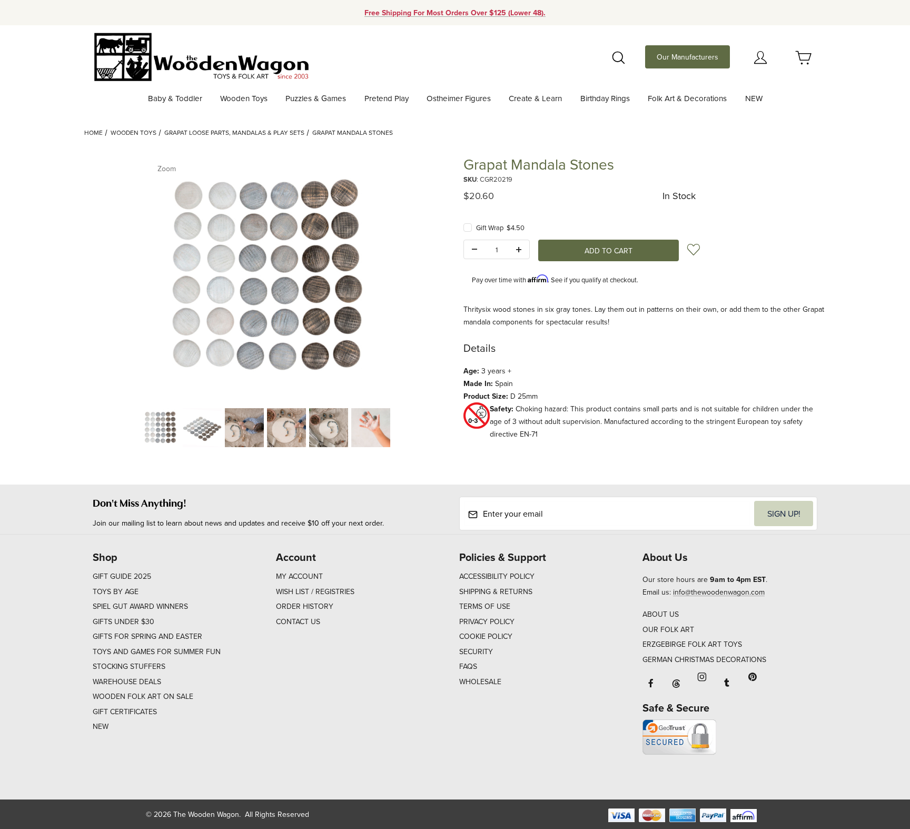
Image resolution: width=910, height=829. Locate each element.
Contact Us (298, 621)
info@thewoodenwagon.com (719, 592)
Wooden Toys (133, 132)
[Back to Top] (878, 763)
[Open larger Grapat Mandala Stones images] (265, 277)
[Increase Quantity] (518, 249)
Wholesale (480, 681)
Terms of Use (484, 606)
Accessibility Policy (497, 576)
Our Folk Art (668, 629)
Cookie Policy (485, 636)
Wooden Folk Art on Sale (143, 696)
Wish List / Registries (315, 591)
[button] (160, 427)
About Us (660, 614)
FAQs (468, 666)
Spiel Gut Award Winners (140, 606)
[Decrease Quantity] (474, 249)
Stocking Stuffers (129, 666)
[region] (265, 428)
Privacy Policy (487, 621)
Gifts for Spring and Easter (147, 636)
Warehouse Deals (127, 681)
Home (93, 132)
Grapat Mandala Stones (352, 132)
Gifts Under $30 (123, 621)
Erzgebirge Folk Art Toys (692, 644)
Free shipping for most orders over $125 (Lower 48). (455, 12)
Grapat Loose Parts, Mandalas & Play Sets (234, 132)
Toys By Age (116, 591)
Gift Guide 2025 (122, 576)
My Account (299, 576)
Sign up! (783, 513)
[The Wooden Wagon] (201, 56)
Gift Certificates (125, 711)
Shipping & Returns (495, 591)
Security (476, 651)
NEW (100, 726)
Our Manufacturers (687, 57)
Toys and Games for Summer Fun (157, 651)
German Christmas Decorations (704, 659)
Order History (304, 606)
